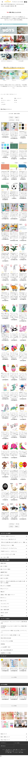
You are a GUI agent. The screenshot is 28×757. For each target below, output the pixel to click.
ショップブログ (15, 752)
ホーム (2, 94)
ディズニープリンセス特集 (7, 641)
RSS (19, 752)
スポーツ (21, 52)
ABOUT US (12, 6)
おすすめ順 (11, 113)
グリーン (14, 80)
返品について (23, 749)
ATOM (22, 752)
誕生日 (2, 4)
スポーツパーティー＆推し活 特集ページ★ (10, 635)
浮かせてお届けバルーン (11, 4)
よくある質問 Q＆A (5, 647)
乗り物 (15, 100)
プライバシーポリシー (18, 751)
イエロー (23, 80)
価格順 (15, 113)
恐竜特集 (3, 644)
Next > (16, 117)
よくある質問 (7, 6)
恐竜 (7, 43)
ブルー (4, 80)
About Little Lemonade (6, 638)
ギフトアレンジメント (20, 4)
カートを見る (17, 742)
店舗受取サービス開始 (6, 653)
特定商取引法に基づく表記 (9, 751)
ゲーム (6, 52)
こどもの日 (20, 61)
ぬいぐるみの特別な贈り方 (7, 650)
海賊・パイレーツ (21, 43)
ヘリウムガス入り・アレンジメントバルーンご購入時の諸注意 (14, 622)
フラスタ (2, 6)
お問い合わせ (3, 745)
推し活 (5, 4)
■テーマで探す (6, 94)
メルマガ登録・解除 (8, 752)
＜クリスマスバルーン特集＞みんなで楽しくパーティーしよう (14, 631)
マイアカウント (3, 742)
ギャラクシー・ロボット (5, 100)
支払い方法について (9, 749)
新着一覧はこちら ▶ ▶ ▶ (15, 12)
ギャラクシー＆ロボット (6, 61)
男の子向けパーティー (13, 94)
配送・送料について (16, 749)
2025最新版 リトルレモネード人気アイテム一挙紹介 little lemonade (14, 626)
